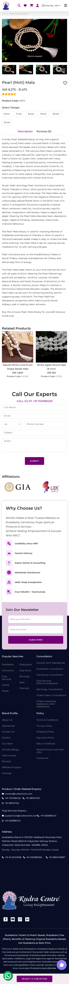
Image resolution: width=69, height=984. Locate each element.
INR (56, 5)
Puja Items (25, 670)
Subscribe (36, 640)
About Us (7, 720)
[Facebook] (5, 919)
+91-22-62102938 (13, 857)
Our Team (7, 743)
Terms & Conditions (47, 720)
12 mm (7, 122)
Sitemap (6, 773)
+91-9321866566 (34, 857)
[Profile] (37, 5)
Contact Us (8, 731)
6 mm (7, 114)
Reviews (6, 761)
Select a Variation (34, 979)
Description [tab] (25, 131)
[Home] (6, 5)
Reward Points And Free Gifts (50, 751)
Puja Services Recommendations (47, 682)
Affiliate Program (11, 767)
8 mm (31, 114)
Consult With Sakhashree (50, 663)
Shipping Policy (45, 731)
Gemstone (8, 670)
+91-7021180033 (13, 798)
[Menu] (65, 6)
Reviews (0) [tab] (44, 131)
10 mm (56, 114)
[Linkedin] (27, 919)
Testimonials (9, 755)
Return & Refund (45, 743)
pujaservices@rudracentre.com (21, 815)
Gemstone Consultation (49, 675)
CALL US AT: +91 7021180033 (34, 401)
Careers (6, 737)
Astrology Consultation (49, 689)
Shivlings (24, 676)
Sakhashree (8, 726)
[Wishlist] (25, 5)
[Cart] (31, 5)
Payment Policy (45, 737)
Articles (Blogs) (10, 749)
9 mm (43, 114)
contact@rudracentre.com (18, 794)
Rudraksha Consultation (49, 669)
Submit (34, 461)
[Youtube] (12, 919)
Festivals (24, 688)
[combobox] (12, 424)
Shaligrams (25, 664)
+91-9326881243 (48, 815)
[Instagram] (20, 919)
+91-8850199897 (57, 857)
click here (51, 968)
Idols (22, 682)
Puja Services (6, 678)
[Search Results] (19, 5)
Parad (5, 691)
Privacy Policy (44, 726)
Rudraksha (8, 664)
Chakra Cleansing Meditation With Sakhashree (46, 704)
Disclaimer (42, 758)
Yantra (5, 685)
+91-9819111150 (33, 798)
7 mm (19, 114)
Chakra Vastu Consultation (51, 695)
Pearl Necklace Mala (18, 14)
